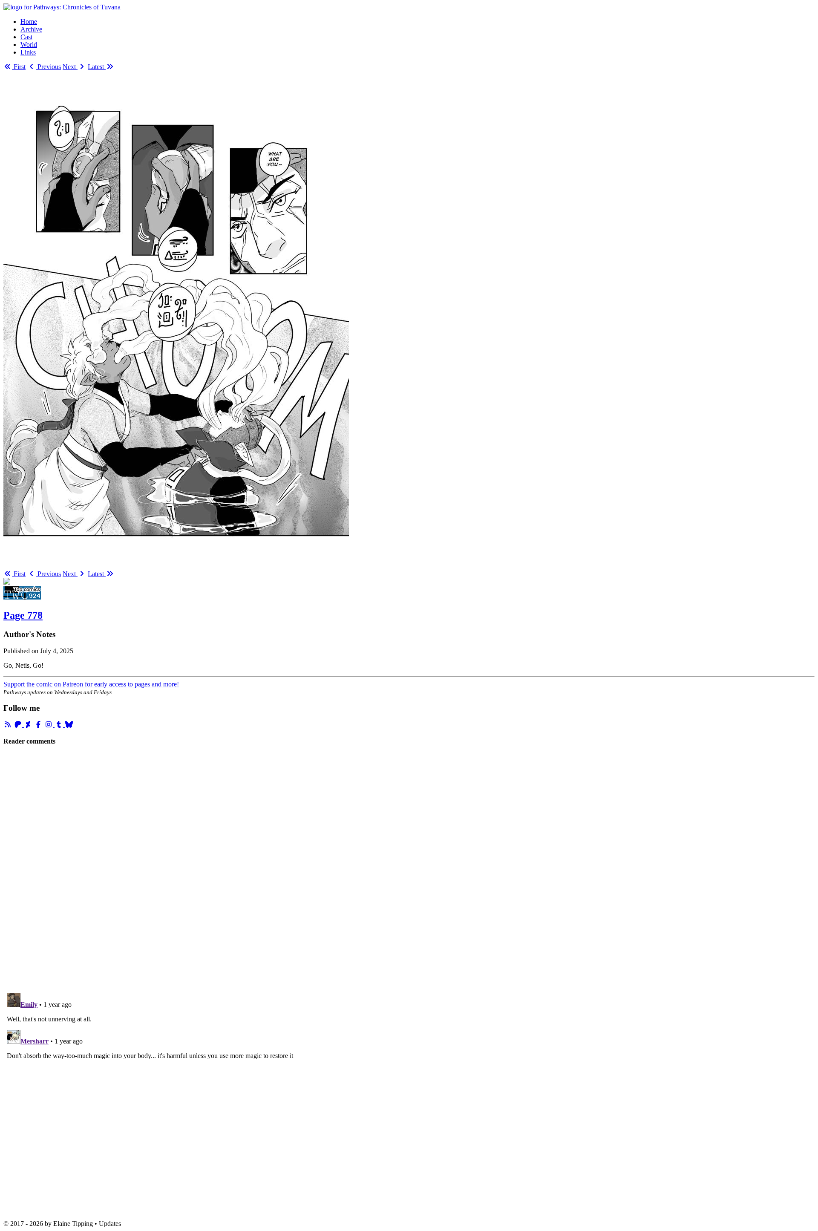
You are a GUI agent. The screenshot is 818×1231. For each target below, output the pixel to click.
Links (28, 52)
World (28, 44)
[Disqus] (409, 868)
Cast (26, 36)
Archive (31, 29)
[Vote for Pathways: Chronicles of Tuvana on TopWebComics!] (22, 597)
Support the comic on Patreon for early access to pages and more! (91, 684)
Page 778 (23, 615)
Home (28, 21)
